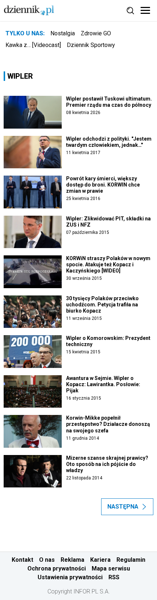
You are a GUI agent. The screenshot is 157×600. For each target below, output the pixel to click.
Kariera (100, 559)
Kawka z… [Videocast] (33, 45)
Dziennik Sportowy (91, 45)
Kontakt (22, 559)
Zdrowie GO (96, 33)
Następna (122, 506)
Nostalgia (62, 33)
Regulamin (130, 559)
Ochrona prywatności (56, 568)
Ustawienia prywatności (70, 577)
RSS (113, 577)
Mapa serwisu (111, 568)
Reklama (72, 559)
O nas (47, 559)
